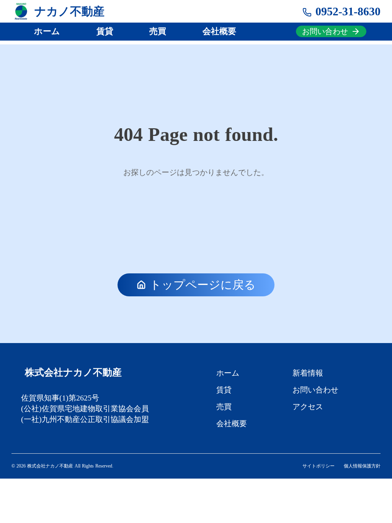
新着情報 (307, 373)
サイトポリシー (318, 466)
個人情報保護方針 (362, 466)
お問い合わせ (315, 390)
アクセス (307, 406)
